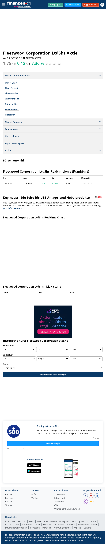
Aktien (37, 524)
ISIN (23, 58)
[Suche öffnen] (102, 5)
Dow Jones (64, 521)
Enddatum (8, 354)
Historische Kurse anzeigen (53, 374)
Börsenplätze (11, 104)
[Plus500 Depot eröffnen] (22, 6)
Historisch (10, 114)
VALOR (6, 58)
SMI (17, 524)
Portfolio (46, 527)
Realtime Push (12, 109)
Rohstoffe (35, 527)
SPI (19, 521)
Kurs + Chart (11, 82)
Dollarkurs (59, 524)
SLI (25, 521)
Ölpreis (77, 527)
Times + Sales (11, 93)
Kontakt (9, 494)
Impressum (59, 494)
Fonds (94, 524)
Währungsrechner (62, 527)
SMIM (31, 521)
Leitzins (87, 527)
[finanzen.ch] (19, 3)
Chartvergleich (12, 98)
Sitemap (9, 505)
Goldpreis (27, 524)
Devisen (47, 524)
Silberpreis (83, 524)
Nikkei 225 (91, 521)
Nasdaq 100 (78, 521)
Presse (8, 502)
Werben (35, 498)
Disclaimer (59, 502)
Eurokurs (71, 524)
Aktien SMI (10, 521)
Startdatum (8, 345)
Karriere (9, 498)
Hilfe (33, 494)
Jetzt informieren (11, 208)
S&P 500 (9, 524)
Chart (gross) (11, 88)
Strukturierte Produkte (16, 527)
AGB (56, 505)
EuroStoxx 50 (50, 521)
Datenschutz (60, 498)
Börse (6, 364)
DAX (39, 521)
